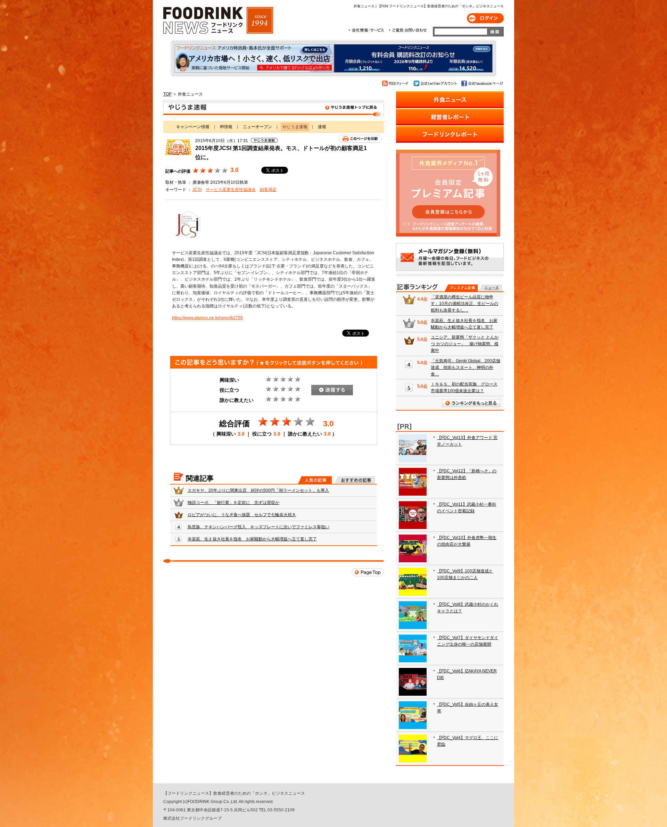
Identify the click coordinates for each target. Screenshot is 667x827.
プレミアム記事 (461, 287)
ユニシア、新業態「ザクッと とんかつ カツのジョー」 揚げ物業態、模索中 (465, 344)
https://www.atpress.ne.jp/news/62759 (207, 317)
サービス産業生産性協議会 (231, 189)
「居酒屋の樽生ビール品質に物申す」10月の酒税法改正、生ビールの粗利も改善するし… (464, 304)
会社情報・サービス (367, 30)
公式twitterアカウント (436, 83)
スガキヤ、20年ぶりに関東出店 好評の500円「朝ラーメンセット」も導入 (258, 490)
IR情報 (226, 126)
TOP (167, 94)
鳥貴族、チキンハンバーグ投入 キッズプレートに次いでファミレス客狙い (258, 526)
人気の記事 (315, 480)
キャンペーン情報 (192, 126)
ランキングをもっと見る (471, 403)
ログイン (485, 18)
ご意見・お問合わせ (408, 30)
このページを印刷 (360, 139)
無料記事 (490, 287)
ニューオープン (257, 126)
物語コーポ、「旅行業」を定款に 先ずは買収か (233, 502)
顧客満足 (268, 189)
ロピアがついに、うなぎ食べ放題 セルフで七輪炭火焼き (242, 514)
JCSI (196, 189)
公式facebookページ (482, 83)
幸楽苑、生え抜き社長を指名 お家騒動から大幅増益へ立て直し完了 (252, 539)
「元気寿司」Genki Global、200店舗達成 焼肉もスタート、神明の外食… (465, 367)
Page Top (368, 572)
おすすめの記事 (355, 480)
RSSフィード (396, 83)
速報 (322, 126)
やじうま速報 (273, 108)
